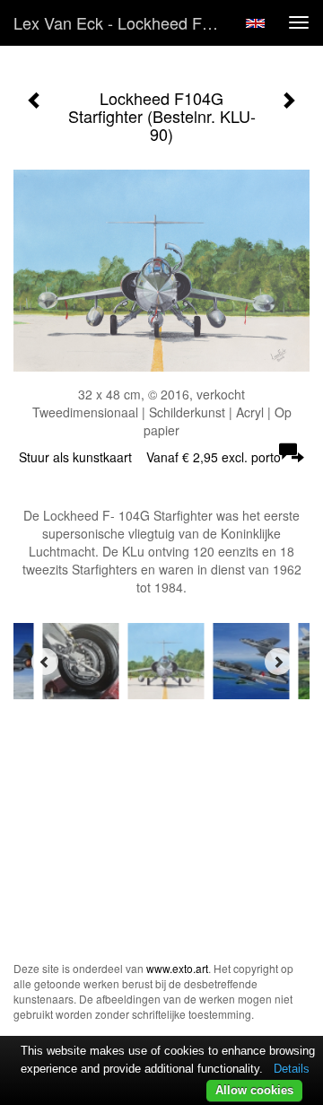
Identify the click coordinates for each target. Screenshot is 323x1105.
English (255, 23)
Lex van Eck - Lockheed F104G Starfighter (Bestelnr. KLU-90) (123, 22)
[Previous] (44, 661)
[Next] (278, 661)
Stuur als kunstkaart (150, 457)
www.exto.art (177, 968)
